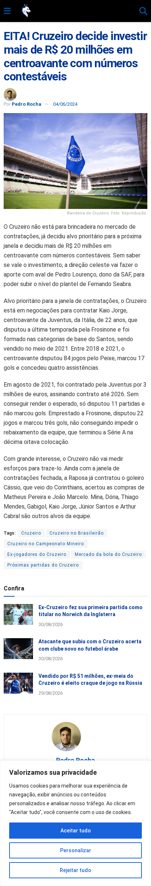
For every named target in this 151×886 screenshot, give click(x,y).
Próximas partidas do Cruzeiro (43, 565)
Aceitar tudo (75, 830)
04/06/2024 (65, 104)
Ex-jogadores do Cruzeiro (36, 554)
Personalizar (75, 850)
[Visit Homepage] (75, 11)
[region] (75, 823)
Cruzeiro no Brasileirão (76, 533)
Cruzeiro (31, 533)
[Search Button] (143, 11)
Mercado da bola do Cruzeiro (108, 554)
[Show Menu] (7, 11)
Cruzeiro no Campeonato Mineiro (45, 543)
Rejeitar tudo (75, 870)
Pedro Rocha (26, 104)
